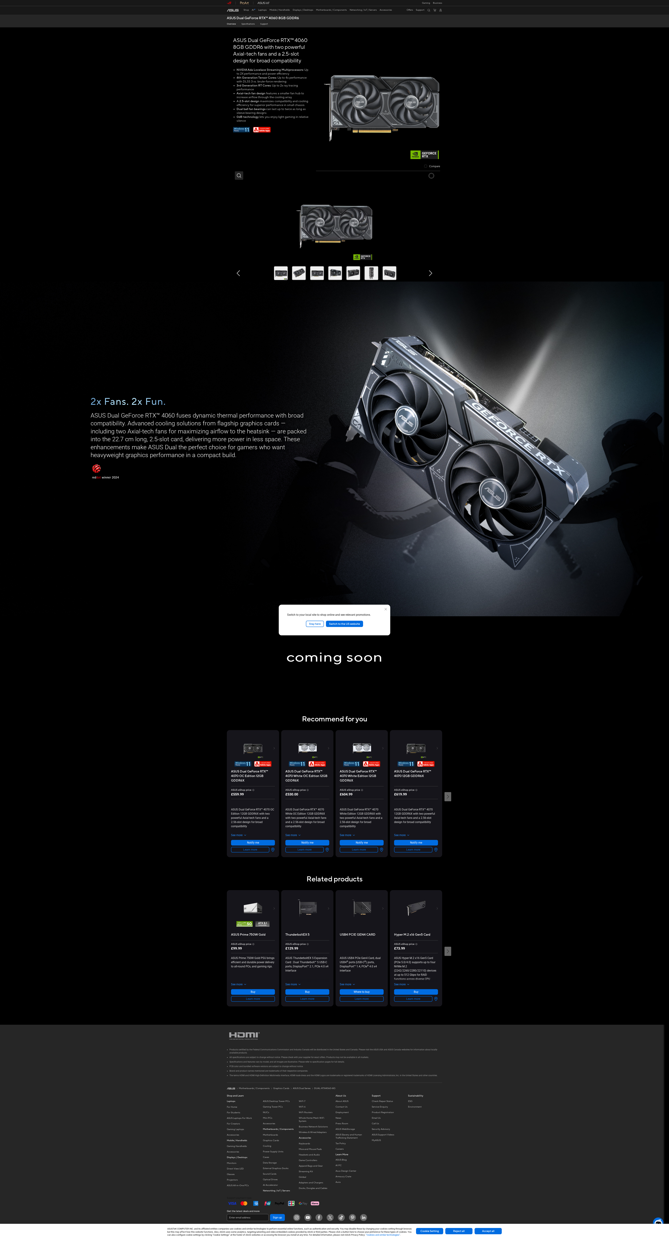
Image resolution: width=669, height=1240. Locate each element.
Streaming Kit (306, 1171)
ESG (410, 1101)
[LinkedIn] (363, 1217)
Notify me (253, 842)
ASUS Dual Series (302, 1088)
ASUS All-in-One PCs (238, 1185)
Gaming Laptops (235, 1129)
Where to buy (362, 991)
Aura (338, 1182)
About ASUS (342, 1101)
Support (264, 23)
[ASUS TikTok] (341, 1217)
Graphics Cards (271, 1140)
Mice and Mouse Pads (310, 1149)
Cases (266, 1157)
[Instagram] (296, 1217)
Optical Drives (270, 1179)
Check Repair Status (382, 1101)
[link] (233, 10)
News (338, 1118)
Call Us (375, 1123)
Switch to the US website (344, 624)
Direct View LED (235, 1168)
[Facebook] (319, 1217)
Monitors (231, 1163)
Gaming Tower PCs (273, 1106)
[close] (385, 609)
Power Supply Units (273, 1151)
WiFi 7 (302, 1101)
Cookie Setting (429, 1231)
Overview (231, 23)
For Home (232, 1107)
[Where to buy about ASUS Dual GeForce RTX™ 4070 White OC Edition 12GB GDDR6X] (326, 849)
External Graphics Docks (276, 1168)
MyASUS (376, 1140)
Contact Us (342, 1106)
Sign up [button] (277, 1217)
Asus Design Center (346, 1171)
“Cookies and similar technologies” (383, 1235)
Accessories (233, 1134)
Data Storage (270, 1162)
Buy (253, 991)
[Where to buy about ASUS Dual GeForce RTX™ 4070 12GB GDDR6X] (435, 849)
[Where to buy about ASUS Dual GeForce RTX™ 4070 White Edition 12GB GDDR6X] (381, 849)
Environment (415, 1106)
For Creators (233, 1123)
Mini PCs (267, 1118)
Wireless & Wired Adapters (313, 1132)
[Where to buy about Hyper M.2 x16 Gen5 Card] (435, 999)
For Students (233, 1112)
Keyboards (304, 1143)
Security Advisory (381, 1129)
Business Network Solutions (313, 1126)
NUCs (266, 1112)
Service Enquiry (380, 1106)
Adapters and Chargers (311, 1182)
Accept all (488, 1231)
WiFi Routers (306, 1112)
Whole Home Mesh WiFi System (311, 1119)
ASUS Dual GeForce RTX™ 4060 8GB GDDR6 (263, 18)
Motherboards (270, 1134)
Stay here (315, 624)
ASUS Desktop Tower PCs (276, 1101)
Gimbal (302, 1177)
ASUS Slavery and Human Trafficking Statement (349, 1136)
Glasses (231, 1174)
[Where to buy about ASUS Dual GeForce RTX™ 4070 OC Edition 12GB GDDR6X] (272, 849)
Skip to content (229, 10)
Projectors (232, 1179)
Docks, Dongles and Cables (313, 1188)
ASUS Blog (341, 1159)
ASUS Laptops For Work (239, 1118)
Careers (340, 1149)
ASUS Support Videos (383, 1134)
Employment (342, 1112)
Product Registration (383, 1112)
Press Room (342, 1123)
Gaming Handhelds (237, 1146)
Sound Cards (269, 1173)
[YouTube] (307, 1217)
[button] (426, 3)
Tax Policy (341, 1143)
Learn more (250, 849)
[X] (330, 1217)
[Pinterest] (352, 1217)
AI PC (339, 1165)
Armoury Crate (343, 1176)
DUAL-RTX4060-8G (324, 1088)
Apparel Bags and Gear (311, 1165)
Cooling (267, 1146)
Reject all (459, 1231)
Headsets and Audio (309, 1154)
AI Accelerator (270, 1185)
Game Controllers (308, 1160)
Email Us (376, 1118)
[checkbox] (432, 166)
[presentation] (273, 850)
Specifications (248, 23)
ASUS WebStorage (345, 1129)
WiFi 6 (302, 1106)
